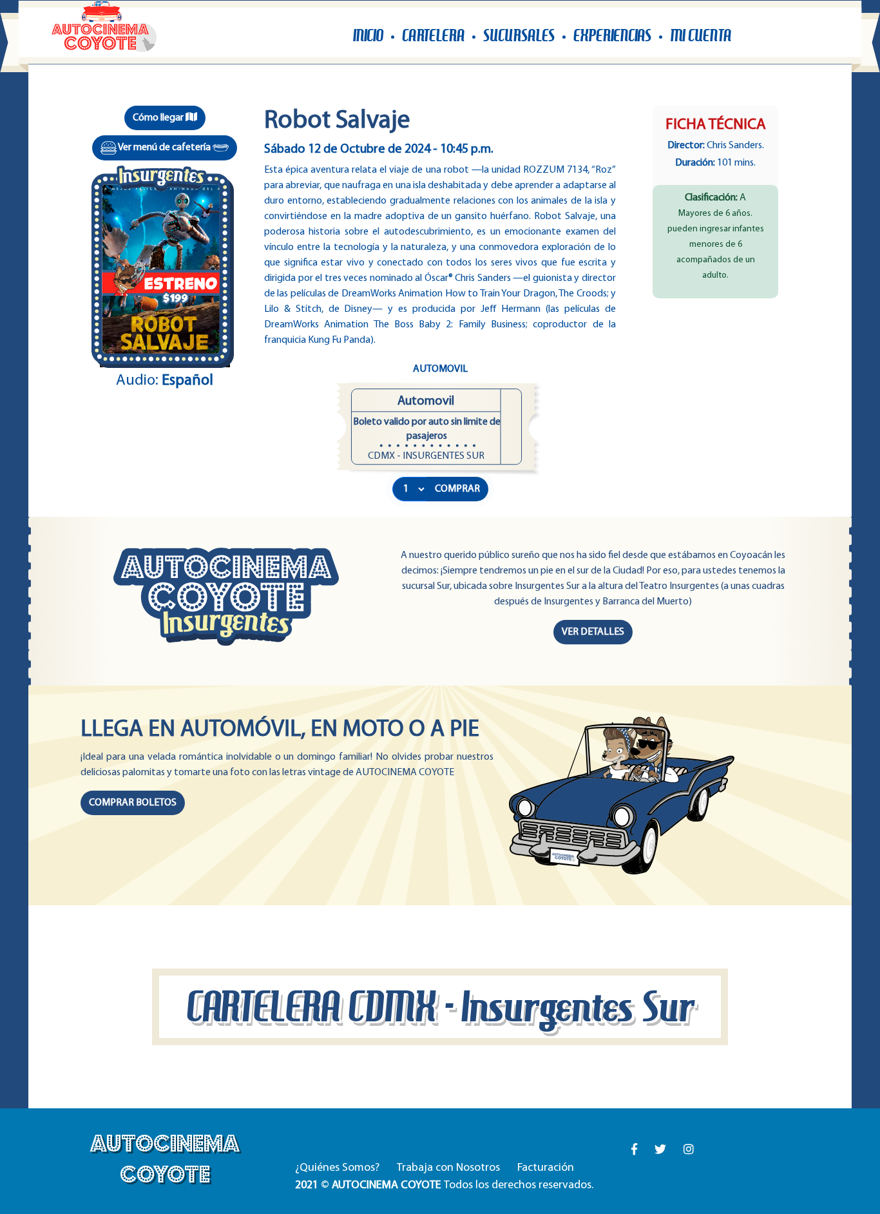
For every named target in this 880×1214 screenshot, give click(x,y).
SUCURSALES (519, 36)
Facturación (545, 1168)
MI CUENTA (700, 36)
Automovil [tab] (440, 369)
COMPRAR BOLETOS (133, 803)
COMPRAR (457, 489)
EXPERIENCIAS (612, 36)
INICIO (368, 36)
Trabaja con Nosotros (448, 1168)
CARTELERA (433, 36)
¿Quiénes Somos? (337, 1168)
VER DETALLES (593, 632)
